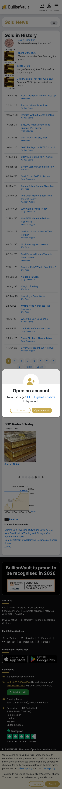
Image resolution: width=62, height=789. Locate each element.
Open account (41, 410)
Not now (20, 410)
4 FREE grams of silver (41, 397)
